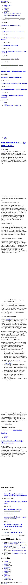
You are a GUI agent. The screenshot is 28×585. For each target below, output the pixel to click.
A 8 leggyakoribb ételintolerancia (9, 45)
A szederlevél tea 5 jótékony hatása (10, 59)
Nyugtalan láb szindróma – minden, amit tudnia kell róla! (14, 543)
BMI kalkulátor (7, 5)
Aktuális (6, 561)
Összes (5, 138)
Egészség (6, 436)
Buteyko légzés (8, 363)
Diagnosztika (7, 567)
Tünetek (6, 6)
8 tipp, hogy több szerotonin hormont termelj (12, 31)
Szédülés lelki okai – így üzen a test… (13, 144)
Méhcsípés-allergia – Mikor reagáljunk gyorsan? (13, 71)
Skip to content (4, 1)
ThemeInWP (4, 583)
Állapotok (6, 562)
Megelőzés (6, 8)
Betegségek (6, 11)
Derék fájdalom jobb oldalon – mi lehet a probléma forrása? (15, 545)
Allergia (6, 564)
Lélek (5, 137)
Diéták (5, 12)
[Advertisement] (14, 121)
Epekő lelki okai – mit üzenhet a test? (10, 25)
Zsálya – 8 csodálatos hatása (13, 532)
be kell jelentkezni (17, 430)
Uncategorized (7, 579)
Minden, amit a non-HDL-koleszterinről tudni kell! (14, 89)
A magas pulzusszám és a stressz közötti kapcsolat (14, 83)
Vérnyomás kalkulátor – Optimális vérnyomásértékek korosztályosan (12, 14)
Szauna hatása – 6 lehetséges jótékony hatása (12, 442)
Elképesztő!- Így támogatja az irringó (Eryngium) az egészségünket (15, 494)
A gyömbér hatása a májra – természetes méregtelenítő (13, 510)
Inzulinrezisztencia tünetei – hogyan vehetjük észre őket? (15, 518)
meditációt (17, 360)
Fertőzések (6, 571)
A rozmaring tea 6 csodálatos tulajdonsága (12, 65)
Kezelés (6, 9)
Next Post (4, 433)
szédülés (4, 151)
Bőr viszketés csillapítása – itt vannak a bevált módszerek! (13, 525)
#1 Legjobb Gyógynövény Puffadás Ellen (11, 77)
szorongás (8, 319)
